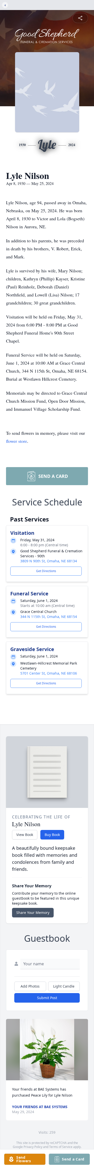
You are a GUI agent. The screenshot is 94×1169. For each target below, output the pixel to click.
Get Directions (46, 571)
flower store (16, 441)
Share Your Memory (32, 912)
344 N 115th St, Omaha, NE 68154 (48, 616)
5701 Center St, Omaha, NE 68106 (48, 673)
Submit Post (47, 997)
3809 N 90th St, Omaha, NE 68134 (48, 561)
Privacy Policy (33, 1147)
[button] (47, 1049)
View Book (24, 834)
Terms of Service (60, 1147)
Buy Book (52, 834)
